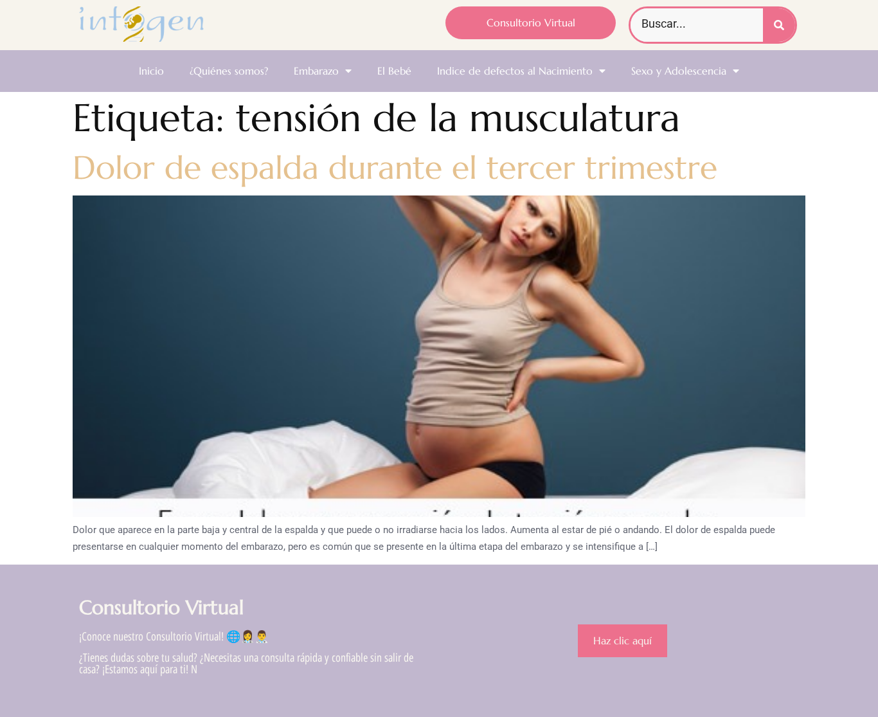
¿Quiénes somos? (229, 70)
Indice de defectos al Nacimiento (515, 70)
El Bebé (394, 70)
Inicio (151, 70)
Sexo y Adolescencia (678, 70)
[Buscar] (779, 25)
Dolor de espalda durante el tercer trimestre (395, 167)
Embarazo (316, 70)
